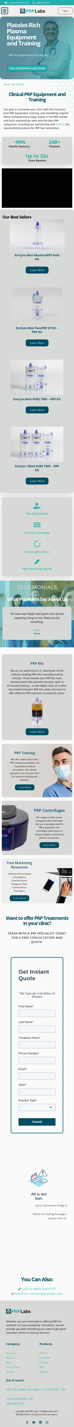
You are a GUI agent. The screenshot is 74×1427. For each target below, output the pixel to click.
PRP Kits (37, 663)
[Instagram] (47, 1422)
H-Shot (60, 124)
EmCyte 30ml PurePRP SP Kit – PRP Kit (37, 330)
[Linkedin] (40, 1422)
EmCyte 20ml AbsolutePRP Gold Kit (37, 257)
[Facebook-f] (27, 1422)
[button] (4, 10)
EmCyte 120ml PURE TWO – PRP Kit (37, 468)
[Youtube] (34, 1422)
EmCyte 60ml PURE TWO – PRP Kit (37, 399)
